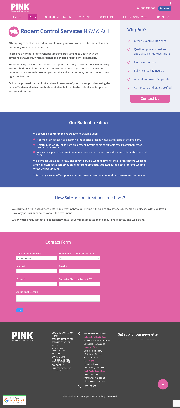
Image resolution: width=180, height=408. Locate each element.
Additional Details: (27, 292)
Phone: (21, 279)
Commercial (106, 16)
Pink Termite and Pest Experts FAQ (61, 360)
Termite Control (61, 342)
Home (55, 336)
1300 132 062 (147, 8)
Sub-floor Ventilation (57, 16)
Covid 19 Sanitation (62, 332)
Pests (32, 16)
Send (20, 310)
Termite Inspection (62, 339)
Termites (16, 16)
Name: (21, 266)
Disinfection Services (134, 16)
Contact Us (162, 16)
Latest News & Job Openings (61, 369)
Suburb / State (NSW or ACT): (76, 279)
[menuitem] (16, 17)
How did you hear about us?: (77, 253)
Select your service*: (28, 253)
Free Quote (164, 8)
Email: (63, 266)
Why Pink (84, 16)
